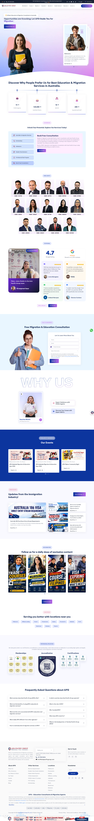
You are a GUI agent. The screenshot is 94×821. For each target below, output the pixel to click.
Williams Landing (26, 621)
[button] (73, 66)
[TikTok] (75, 2)
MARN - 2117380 (77, 196)
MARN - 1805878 (62, 214)
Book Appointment (87, 5)
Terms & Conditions (55, 357)
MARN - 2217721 (47, 196)
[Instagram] (69, 2)
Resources (66, 5)
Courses (31, 5)
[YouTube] (71, 2)
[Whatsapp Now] (72, 756)
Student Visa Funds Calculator (36, 771)
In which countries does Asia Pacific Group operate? (64, 698)
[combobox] (51, 346)
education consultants (21, 800)
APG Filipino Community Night (70, 464)
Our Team (10, 776)
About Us (10, 768)
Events (10, 778)
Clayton (56, 626)
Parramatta (63, 621)
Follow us (46, 601)
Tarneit (36, 621)
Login (81, 1)
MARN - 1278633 (33, 196)
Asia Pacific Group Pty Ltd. (25, 812)
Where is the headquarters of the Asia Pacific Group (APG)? (64, 723)
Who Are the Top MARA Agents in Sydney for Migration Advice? (75, 506)
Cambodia (37, 808)
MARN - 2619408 (70, 233)
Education (50, 5)
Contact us (72, 5)
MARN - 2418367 (33, 214)
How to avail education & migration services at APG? (25, 725)
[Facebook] (67, 2)
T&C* (49, 2)
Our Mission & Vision (13, 773)
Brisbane (48, 626)
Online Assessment (33, 776)
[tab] (22, 135)
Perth (79, 621)
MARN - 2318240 (25, 233)
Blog (9, 783)
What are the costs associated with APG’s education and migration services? (26, 712)
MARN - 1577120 (47, 214)
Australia (29, 808)
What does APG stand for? (57, 716)
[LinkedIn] (73, 2)
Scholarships (31, 783)
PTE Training (31, 780)
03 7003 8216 (11, 1)
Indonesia (64, 808)
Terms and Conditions (72, 812)
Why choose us (12, 771)
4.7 (4, 1)
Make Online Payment (34, 773)
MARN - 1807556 (62, 196)
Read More (13, 527)
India (43, 808)
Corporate (43, 5)
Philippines (49, 808)
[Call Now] (76, 756)
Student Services (57, 5)
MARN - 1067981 (18, 196)
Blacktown (38, 626)
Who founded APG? (54, 710)
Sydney (54, 621)
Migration (37, 5)
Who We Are (24, 5)
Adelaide (72, 621)
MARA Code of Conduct (34, 778)
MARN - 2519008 (55, 233)
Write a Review (42, 305)
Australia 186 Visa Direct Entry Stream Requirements (25, 521)
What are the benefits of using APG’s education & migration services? (24, 705)
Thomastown (45, 621)
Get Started (67, 63)
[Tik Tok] (79, 778)
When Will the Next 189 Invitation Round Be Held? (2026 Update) (76, 527)
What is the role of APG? (56, 704)
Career (10, 780)
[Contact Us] (69, 756)
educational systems (40, 798)
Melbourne (15, 621)
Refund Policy (74, 356)
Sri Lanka (57, 808)
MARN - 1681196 (18, 214)
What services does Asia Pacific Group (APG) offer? (24, 698)
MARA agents (22, 802)
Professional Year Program (71, 53)
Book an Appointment (34, 768)
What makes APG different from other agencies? (23, 719)
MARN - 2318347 (40, 233)
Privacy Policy (68, 356)
